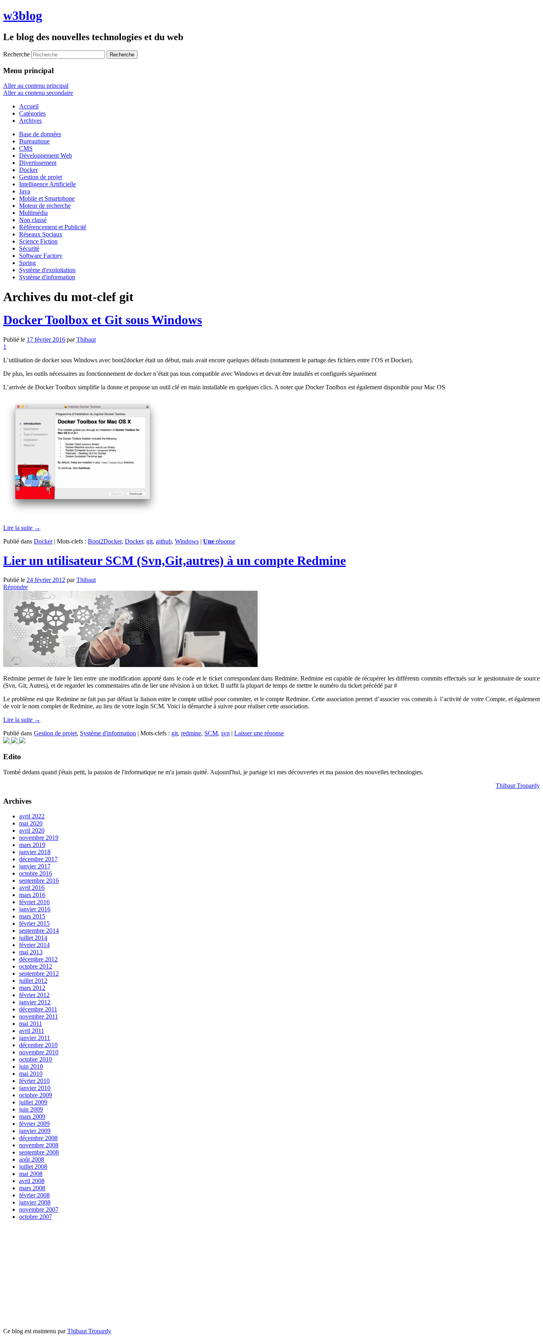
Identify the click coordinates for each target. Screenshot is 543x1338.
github (164, 541)
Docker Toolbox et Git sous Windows (102, 320)
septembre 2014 (39, 930)
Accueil (29, 106)
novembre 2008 (38, 1145)
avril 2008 (32, 1181)
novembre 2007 (38, 1209)
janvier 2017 (34, 866)
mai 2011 (30, 1023)
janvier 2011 (34, 1037)
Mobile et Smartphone (47, 198)
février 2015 (34, 923)
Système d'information (47, 277)
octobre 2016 (35, 873)
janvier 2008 (34, 1202)
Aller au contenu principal (35, 85)
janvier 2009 (34, 1130)
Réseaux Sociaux (40, 234)
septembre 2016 (39, 880)
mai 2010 (31, 1073)
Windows (187, 541)
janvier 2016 (34, 909)
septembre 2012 (39, 973)
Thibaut (86, 339)
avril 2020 (32, 830)
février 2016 (34, 902)
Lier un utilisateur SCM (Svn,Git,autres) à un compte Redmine (174, 560)
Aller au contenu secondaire (38, 92)
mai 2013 (31, 952)
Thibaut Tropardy (518, 785)
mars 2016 (32, 894)
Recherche (16, 54)
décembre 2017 (38, 859)
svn (225, 733)
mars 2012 (32, 987)
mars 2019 (32, 844)
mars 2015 (32, 916)
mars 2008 (32, 1188)
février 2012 (34, 995)
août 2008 (31, 1159)
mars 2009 (32, 1116)
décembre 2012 (38, 959)
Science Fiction (38, 241)
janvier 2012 (34, 1002)
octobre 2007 (35, 1216)
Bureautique (34, 141)
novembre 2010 (38, 1052)
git (149, 541)
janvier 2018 (34, 852)
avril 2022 (32, 816)
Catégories (32, 113)
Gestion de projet (40, 177)
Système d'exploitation (47, 270)
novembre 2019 (38, 837)
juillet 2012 (33, 980)
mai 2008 (31, 1173)
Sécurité (29, 248)
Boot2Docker (105, 541)
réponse (219, 541)
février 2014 (34, 945)
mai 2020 (31, 823)
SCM (211, 733)
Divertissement (37, 162)
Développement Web (45, 155)
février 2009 (34, 1123)
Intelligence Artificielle (47, 184)
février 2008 (34, 1195)
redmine (191, 733)
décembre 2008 (38, 1138)
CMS (26, 148)
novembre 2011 (38, 1016)
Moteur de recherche (45, 205)
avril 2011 (31, 1030)
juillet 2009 (33, 1102)
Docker (28, 169)
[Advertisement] (62, 1276)
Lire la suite (22, 527)
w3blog (22, 15)
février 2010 (34, 1080)
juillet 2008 (33, 1166)
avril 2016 (32, 887)
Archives (30, 120)
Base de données (40, 134)
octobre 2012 (35, 966)
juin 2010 (31, 1066)
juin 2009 (31, 1109)
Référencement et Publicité (52, 227)
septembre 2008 (39, 1152)
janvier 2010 (34, 1088)
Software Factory (40, 255)
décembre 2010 (38, 1045)
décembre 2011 (38, 1009)
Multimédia (33, 212)
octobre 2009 (35, 1095)
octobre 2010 (35, 1059)
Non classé (33, 220)
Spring (27, 262)
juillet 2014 (33, 937)
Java (24, 191)
